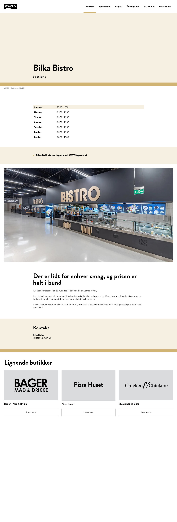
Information (165, 6)
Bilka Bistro (22, 88)
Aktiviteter (149, 6)
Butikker (90, 6)
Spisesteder (105, 6)
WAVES (6, 88)
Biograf (118, 6)
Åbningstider (133, 6)
